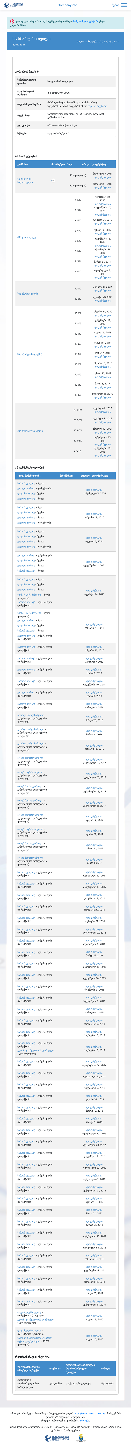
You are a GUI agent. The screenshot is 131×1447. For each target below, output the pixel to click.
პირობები (83, 1420)
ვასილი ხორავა (26, 488)
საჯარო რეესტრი (97, 106)
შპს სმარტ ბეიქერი (27, 293)
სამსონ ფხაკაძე (26, 483)
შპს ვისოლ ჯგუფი (27, 237)
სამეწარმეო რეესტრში (85, 21)
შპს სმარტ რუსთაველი (30, 430)
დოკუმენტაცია (102, 177)
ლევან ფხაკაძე (26, 493)
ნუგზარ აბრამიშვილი (29, 594)
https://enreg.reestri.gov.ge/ (89, 1413)
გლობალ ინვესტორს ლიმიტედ (35, 1050)
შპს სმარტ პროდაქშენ (29, 354)
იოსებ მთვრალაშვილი (30, 757)
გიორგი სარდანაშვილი (30, 715)
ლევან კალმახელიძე (29, 1312)
